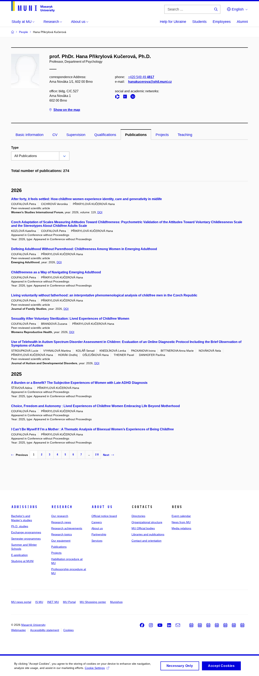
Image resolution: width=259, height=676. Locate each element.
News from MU (181, 522)
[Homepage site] (33, 6)
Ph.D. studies (19, 526)
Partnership (98, 534)
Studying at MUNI (22, 561)
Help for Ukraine (173, 22)
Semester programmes (26, 538)
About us (102, 507)
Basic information (30, 135)
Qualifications (105, 135)
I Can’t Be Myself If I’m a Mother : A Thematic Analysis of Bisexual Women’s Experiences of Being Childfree (92, 429)
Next (106, 454)
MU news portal (21, 602)
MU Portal (69, 602)
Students (199, 22)
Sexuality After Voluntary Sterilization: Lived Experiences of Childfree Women (70, 318)
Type (15, 147)
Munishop (116, 602)
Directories (138, 516)
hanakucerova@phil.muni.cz (150, 81)
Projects (162, 135)
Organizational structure (147, 522)
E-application (19, 555)
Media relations (181, 528)
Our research (59, 516)
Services (96, 540)
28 (97, 454)
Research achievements (66, 528)
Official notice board (104, 516)
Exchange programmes (26, 532)
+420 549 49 (141, 77)
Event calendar (181, 516)
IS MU (39, 602)
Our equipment (60, 540)
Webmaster (18, 630)
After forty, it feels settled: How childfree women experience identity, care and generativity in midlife (86, 199)
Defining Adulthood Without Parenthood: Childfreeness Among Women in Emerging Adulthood (84, 249)
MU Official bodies (143, 528)
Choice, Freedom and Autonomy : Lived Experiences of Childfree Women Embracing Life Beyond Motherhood (95, 406)
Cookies (68, 630)
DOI (99, 212)
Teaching (185, 135)
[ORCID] (133, 97)
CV (54, 135)
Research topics (61, 534)
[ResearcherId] (118, 97)
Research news (61, 522)
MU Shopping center (93, 602)
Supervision (75, 135)
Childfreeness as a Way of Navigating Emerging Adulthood (56, 272)
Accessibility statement (44, 630)
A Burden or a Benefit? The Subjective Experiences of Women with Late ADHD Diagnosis (79, 382)
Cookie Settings (95, 668)
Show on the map (66, 109)
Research (61, 507)
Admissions (24, 507)
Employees (222, 22)
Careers (96, 522)
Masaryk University (33, 624)
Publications (136, 135)
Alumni (242, 22)
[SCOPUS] (126, 97)
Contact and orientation (146, 540)
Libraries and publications (148, 534)
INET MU (53, 602)
